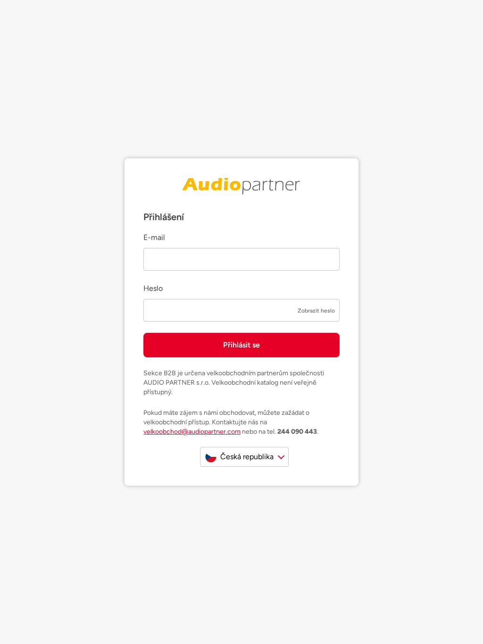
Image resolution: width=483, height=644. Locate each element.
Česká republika (247, 456)
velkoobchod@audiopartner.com (192, 432)
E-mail (154, 237)
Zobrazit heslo (316, 310)
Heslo (153, 288)
